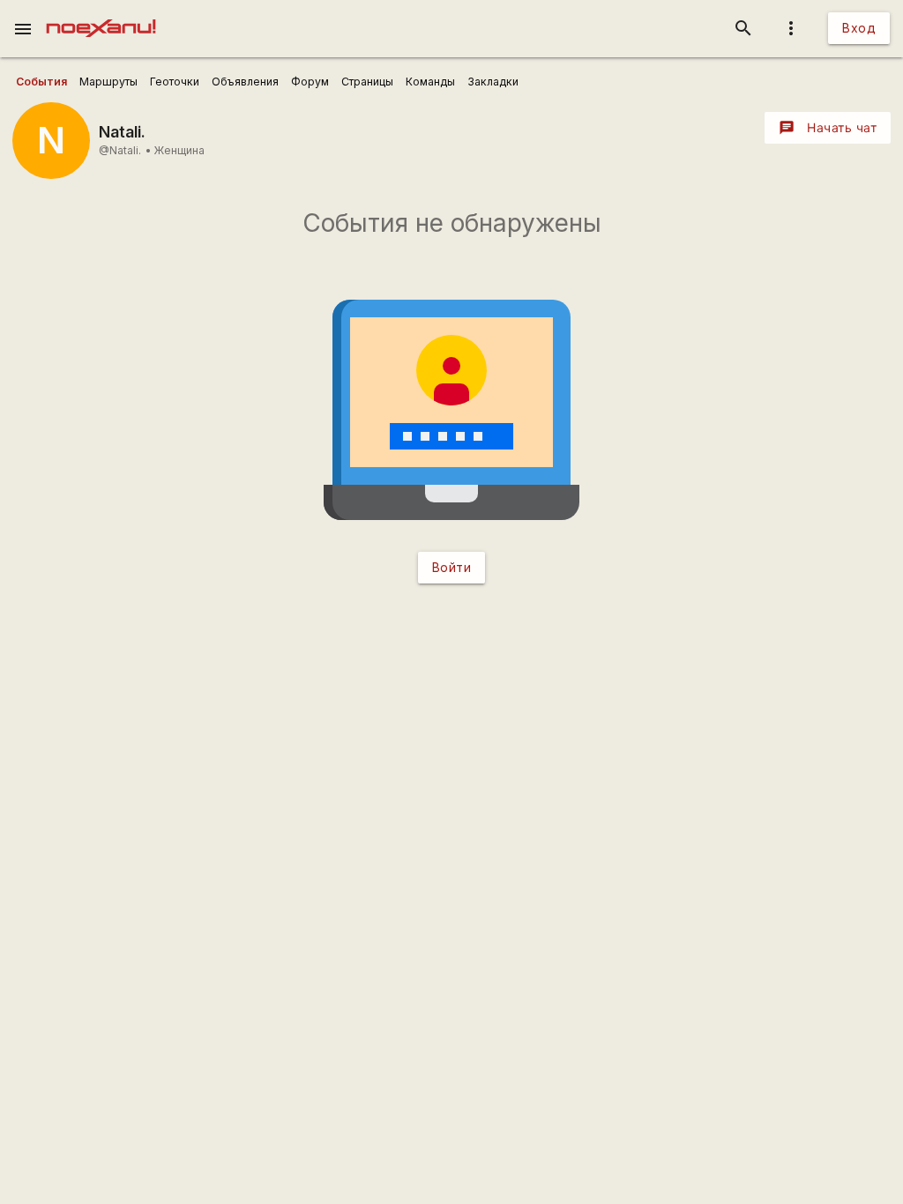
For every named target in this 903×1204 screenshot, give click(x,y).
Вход (859, 27)
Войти (452, 567)
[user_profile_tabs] (41, 82)
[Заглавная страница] (101, 12)
